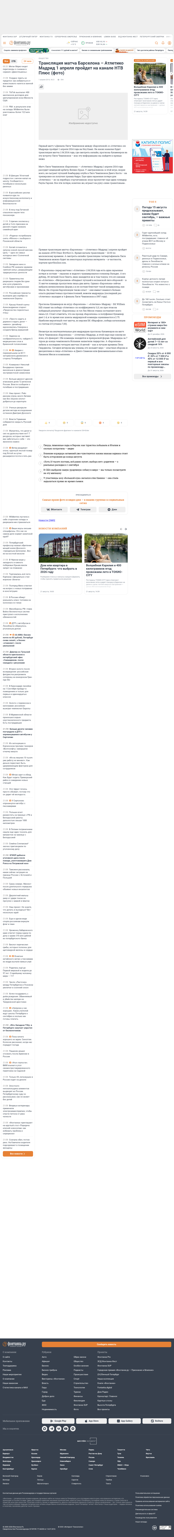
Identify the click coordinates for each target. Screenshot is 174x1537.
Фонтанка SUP (10, 37)
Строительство (81, 1383)
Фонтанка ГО (46, 37)
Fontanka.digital (104, 1387)
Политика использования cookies (148, 1505)
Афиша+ (46, 1361)
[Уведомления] (163, 43)
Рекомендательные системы (146, 1510)
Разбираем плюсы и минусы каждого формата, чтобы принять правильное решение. (60, 578)
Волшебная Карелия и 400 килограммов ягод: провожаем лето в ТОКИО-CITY (104, 570)
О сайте (6, 1357)
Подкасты (78, 1370)
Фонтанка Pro (104, 1357)
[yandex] (73, 1428)
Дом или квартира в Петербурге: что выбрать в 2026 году (58, 569)
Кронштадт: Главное (107, 1396)
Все (6, 61)
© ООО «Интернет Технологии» (70, 1527)
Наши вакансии (10, 1383)
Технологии (79, 1387)
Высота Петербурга (106, 1405)
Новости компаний (53, 528)
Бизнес (45, 1366)
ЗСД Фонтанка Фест (128, 37)
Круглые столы (104, 1400)
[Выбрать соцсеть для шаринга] (41, 87)
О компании (8, 1379)
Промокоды (152, 317)
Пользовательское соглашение (147, 1493)
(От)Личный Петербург (108, 1374)
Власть (45, 1383)
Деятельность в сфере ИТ (145, 1514)
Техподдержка (9, 1366)
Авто (44, 1357)
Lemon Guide (110, 37)
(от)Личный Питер (28, 37)
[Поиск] (156, 43)
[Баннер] (39, 50)
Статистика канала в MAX (15, 1387)
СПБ (13, 61)
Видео (45, 1374)
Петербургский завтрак (152, 37)
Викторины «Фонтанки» (53, 1379)
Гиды (44, 1387)
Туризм (77, 1392)
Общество (78, 1361)
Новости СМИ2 (47, 520)
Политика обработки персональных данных (152, 1497)
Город (44, 1392)
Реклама (7, 1370)
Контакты (7, 1361)
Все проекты (103, 1409)
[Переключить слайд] (171, 73)
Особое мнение (81, 1366)
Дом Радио (102, 1392)
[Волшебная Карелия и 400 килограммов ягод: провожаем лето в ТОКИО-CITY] (106, 548)
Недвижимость (49, 1409)
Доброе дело (48, 1396)
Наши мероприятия (12, 1374)
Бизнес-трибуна (49, 1370)
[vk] (58, 1428)
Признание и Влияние (90, 37)
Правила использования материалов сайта (152, 1501)
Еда (43, 1400)
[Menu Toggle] (4, 43)
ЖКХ (44, 1405)
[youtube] (66, 1428)
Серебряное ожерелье (66, 37)
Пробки (87, 43)
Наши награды (141, 1522)
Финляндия (79, 1400)
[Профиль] (169, 43)
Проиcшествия (81, 1374)
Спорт (76, 1379)
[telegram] (51, 1428)
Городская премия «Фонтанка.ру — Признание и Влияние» (125, 1370)
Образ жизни (80, 1357)
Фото (76, 1409)
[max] (44, 1428)
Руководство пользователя (146, 1518)
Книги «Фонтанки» (106, 1383)
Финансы (78, 1396)
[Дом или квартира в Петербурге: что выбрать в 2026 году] (60, 548)
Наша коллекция (105, 1379)
